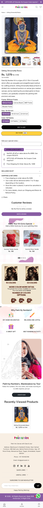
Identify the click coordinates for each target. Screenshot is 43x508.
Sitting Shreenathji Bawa (21, 425)
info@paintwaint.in (23, 460)
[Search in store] (36, 7)
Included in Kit (8, 171)
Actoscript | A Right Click (21, 498)
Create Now (22, 395)
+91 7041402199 (23, 457)
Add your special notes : (10, 141)
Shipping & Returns (10, 176)
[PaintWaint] (22, 6)
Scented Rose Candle (32, 249)
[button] (41, 2)
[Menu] (2, 7)
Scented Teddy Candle (11, 249)
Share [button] (5, 197)
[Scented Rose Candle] (32, 238)
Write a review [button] (21, 214)
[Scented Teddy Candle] (11, 238)
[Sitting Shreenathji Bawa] (21, 414)
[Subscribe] (38, 485)
